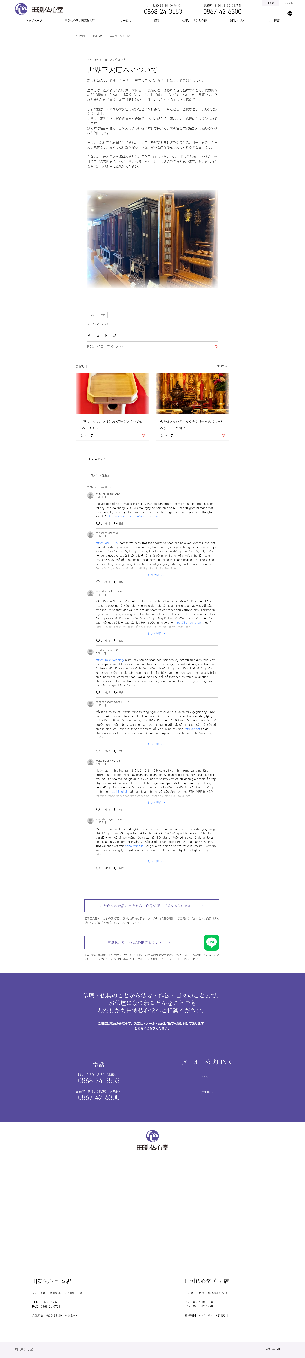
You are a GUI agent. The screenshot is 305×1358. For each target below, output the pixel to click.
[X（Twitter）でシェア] (97, 335)
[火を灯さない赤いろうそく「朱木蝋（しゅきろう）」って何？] (192, 393)
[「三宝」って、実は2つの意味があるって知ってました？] (112, 393)
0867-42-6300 (222, 12)
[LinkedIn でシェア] (106, 335)
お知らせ (97, 36)
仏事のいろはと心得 (120, 36)
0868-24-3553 (163, 12)
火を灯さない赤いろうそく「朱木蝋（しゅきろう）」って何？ (191, 425)
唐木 (102, 315)
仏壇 (91, 315)
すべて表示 (223, 366)
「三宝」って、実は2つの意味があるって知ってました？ (111, 425)
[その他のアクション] (216, 59)
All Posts (80, 36)
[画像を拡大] (152, 238)
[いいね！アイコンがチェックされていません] (98, 523)
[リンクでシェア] (114, 335)
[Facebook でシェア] (89, 335)
